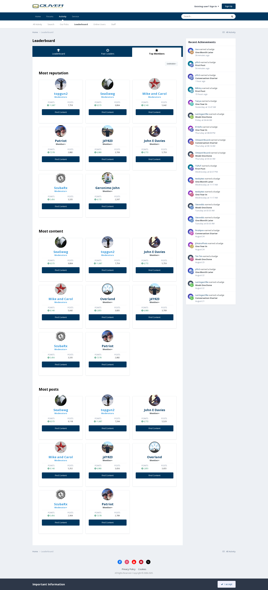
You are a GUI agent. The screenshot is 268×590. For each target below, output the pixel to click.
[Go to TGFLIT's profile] (192, 169)
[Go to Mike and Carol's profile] (154, 84)
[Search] (232, 16)
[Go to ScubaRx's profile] (61, 178)
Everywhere (219, 16)
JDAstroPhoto (201, 243)
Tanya (198, 101)
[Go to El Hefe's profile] (192, 130)
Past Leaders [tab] (107, 53)
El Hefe (198, 126)
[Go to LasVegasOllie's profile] (192, 117)
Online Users (99, 24)
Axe (197, 49)
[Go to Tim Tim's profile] (192, 259)
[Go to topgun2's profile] (61, 84)
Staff (113, 24)
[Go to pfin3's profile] (192, 65)
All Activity (37, 24)
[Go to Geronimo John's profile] (107, 178)
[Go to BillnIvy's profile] (192, 91)
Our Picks (64, 24)
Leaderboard (81, 24)
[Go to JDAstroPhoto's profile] (192, 246)
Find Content (61, 112)
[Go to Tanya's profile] (192, 104)
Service (75, 16)
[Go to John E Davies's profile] (154, 131)
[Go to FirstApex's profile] (192, 233)
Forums (49, 16)
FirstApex (199, 230)
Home (38, 16)
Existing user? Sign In (206, 6)
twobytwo (199, 178)
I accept (227, 584)
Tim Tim (198, 256)
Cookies (142, 569)
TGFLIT (198, 165)
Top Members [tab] (157, 53)
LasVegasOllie (202, 114)
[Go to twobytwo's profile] (192, 182)
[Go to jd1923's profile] (107, 131)
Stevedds (199, 204)
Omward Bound (202, 139)
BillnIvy (198, 88)
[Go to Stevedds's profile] (192, 207)
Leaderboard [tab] (58, 53)
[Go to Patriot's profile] (61, 131)
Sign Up (228, 6)
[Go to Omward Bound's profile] (192, 143)
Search (51, 24)
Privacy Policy (128, 569)
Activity (62, 16)
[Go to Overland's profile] (107, 289)
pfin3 (197, 62)
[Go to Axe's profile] (192, 52)
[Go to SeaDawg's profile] (107, 84)
